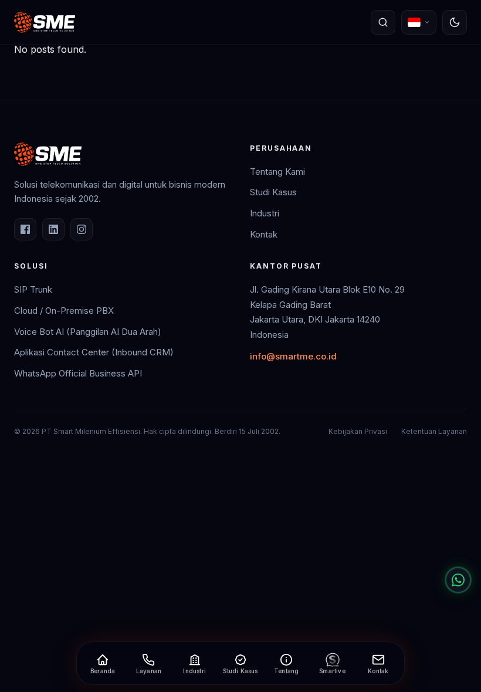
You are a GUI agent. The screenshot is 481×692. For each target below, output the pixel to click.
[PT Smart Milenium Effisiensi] (44, 22)
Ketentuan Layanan (434, 431)
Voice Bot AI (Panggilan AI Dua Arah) (87, 331)
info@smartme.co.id (293, 356)
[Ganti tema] (454, 22)
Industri (264, 213)
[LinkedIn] (53, 229)
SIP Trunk (33, 289)
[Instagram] (81, 229)
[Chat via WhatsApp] (458, 580)
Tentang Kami (277, 171)
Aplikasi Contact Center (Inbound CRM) (94, 352)
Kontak (263, 234)
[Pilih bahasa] (418, 22)
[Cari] (383, 22)
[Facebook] (25, 229)
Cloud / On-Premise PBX (64, 310)
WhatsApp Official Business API (78, 373)
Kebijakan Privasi (357, 431)
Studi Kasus (273, 192)
